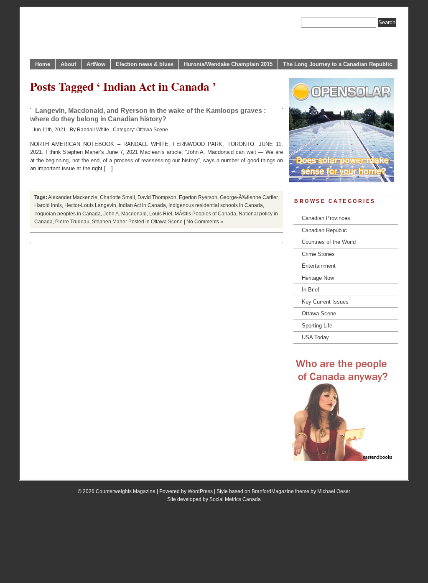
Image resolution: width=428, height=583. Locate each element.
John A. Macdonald (125, 213)
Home (42, 64)
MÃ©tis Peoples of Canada (205, 213)
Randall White (93, 129)
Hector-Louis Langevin (90, 205)
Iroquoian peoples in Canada (67, 213)
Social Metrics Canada (235, 499)
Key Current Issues (325, 302)
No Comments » (204, 221)
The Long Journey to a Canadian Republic (337, 64)
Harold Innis (48, 205)
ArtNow (96, 64)
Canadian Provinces (326, 218)
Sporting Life (317, 325)
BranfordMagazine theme (280, 491)
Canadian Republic (324, 230)
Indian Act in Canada (142, 205)
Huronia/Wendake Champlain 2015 (228, 64)
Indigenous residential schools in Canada (215, 205)
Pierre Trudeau (72, 221)
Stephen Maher (109, 221)
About (68, 64)
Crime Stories (318, 254)
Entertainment (319, 266)
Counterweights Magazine (125, 491)
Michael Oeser (333, 491)
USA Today (315, 337)
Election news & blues (144, 64)
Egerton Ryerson (198, 197)
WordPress (200, 491)
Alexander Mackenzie (72, 197)
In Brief (310, 289)
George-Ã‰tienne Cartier (249, 197)
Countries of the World (329, 242)
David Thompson (157, 197)
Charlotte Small (117, 197)
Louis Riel (160, 213)
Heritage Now (318, 278)
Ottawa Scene (152, 129)
